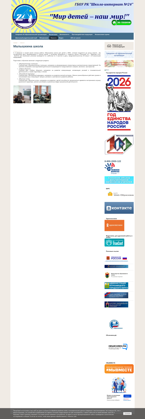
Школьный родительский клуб (26, 38)
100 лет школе (75, 38)
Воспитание (53, 34)
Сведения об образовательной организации (31, 34)
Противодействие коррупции (82, 34)
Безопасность (64, 34)
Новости (54, 38)
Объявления (43, 38)
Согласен (127, 413)
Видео (61, 38)
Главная (15, 42)
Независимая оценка (102, 34)
